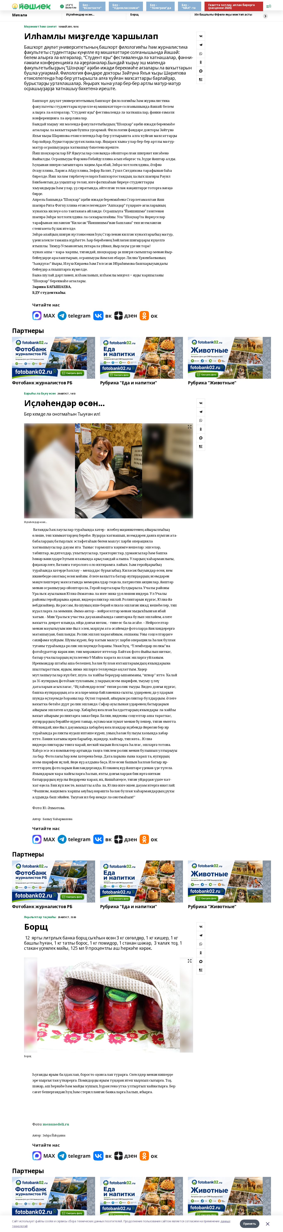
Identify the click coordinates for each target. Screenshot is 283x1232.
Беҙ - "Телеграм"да (160, 6)
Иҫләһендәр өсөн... (80, 14)
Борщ (134, 14)
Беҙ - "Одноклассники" (125, 6)
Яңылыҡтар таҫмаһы (40, 917)
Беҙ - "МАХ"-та (189, 6)
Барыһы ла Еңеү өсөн (40, 393)
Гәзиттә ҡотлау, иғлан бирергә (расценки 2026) (231, 6)
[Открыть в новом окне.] (43, 315)
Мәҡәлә (19, 15)
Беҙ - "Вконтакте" (92, 6)
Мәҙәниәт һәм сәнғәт (40, 26)
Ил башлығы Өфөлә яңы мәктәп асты (223, 14)
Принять (249, 1224)
